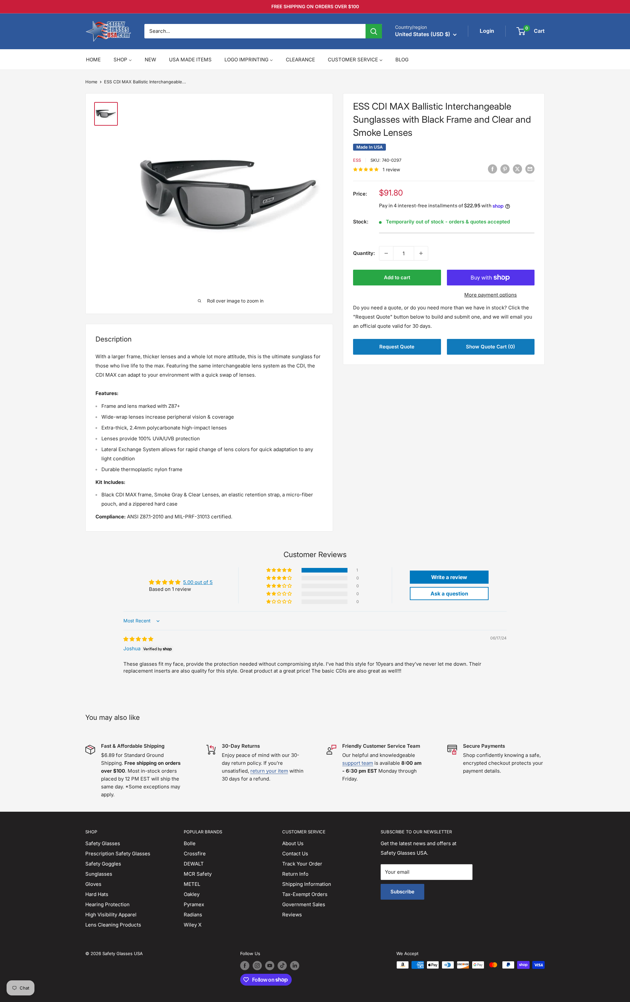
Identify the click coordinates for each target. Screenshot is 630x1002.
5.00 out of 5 (198, 582)
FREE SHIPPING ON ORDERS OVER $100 (315, 6)
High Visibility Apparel (110, 914)
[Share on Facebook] (492, 169)
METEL (192, 884)
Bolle (190, 843)
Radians (193, 914)
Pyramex (194, 904)
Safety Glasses (102, 843)
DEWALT (194, 864)
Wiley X (192, 925)
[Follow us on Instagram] (257, 965)
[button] (279, 570)
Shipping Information (306, 884)
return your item (269, 771)
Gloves (93, 884)
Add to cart (397, 277)
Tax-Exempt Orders (304, 894)
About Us (293, 843)
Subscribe (402, 891)
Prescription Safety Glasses (117, 853)
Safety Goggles (103, 864)
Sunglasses (98, 874)
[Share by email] (530, 169)
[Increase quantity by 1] (421, 253)
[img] (138, 639)
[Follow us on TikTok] (282, 965)
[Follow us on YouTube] (269, 965)
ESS (357, 160)
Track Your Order (302, 864)
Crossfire (195, 853)
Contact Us (295, 853)
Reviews (292, 914)
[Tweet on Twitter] (517, 169)
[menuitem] (93, 59)
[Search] (374, 31)
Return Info (295, 874)
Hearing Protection (107, 904)
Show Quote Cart (490, 347)
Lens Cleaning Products (113, 925)
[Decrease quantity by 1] (386, 253)
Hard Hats (96, 894)
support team (357, 763)
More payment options (490, 295)
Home (91, 81)
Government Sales (303, 904)
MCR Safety (198, 874)
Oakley (192, 894)
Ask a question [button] (449, 593)
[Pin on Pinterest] (505, 169)
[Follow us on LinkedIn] (294, 965)
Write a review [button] (449, 577)
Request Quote (396, 347)
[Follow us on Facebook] (244, 965)
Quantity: (364, 253)
